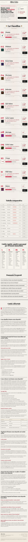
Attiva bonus (24, 38)
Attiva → (24, 209)
